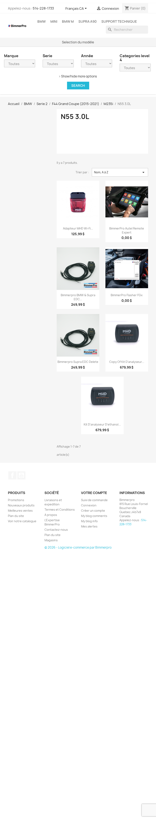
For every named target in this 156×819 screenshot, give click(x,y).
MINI (53, 21)
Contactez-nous (56, 530)
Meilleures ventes (20, 510)
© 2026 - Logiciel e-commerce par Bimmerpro (78, 547)
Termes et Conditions (59, 509)
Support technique (119, 21)
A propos (50, 515)
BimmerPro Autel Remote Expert (126, 230)
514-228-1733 (43, 8)
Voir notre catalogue (22, 521)
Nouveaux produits (21, 505)
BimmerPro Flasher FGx (127, 295)
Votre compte (94, 493)
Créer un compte (93, 510)
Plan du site (16, 516)
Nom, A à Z (120, 172)
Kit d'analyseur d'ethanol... (102, 424)
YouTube (21, 475)
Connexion (88, 505)
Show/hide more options (79, 76)
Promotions (16, 500)
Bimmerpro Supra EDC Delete (77, 362)
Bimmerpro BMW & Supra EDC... (78, 297)
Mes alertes (89, 526)
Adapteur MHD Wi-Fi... (78, 228)
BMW (41, 21)
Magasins (51, 540)
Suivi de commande (94, 500)
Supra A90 (87, 21)
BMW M (68, 21)
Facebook (12, 475)
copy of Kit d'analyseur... (126, 362)
